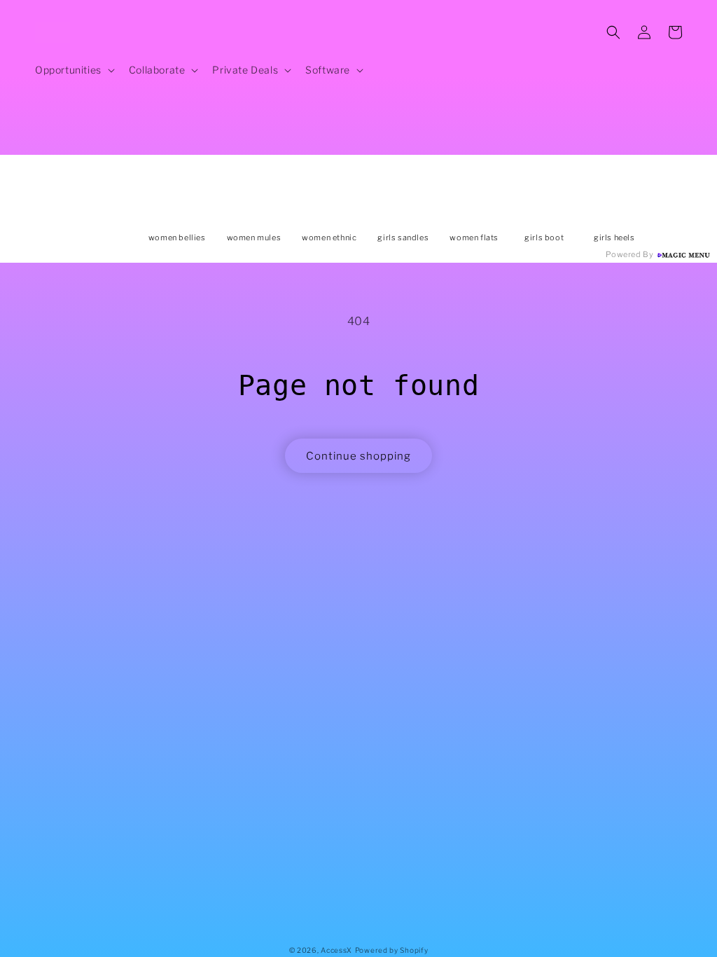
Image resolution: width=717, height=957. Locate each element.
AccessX (336, 950)
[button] (73, 70)
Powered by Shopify (392, 950)
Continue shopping (358, 456)
